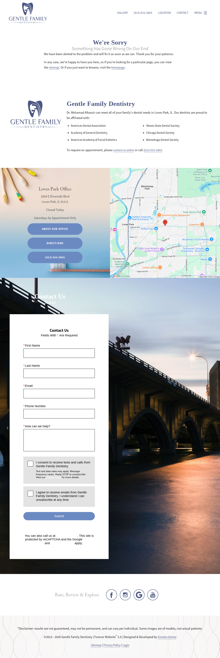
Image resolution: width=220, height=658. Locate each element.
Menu (198, 13)
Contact (182, 13)
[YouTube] (152, 594)
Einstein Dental (167, 637)
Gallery (122, 13)
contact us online (123, 150)
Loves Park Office (55, 189)
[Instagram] (125, 594)
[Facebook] (111, 594)
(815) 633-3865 (153, 150)
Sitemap (96, 645)
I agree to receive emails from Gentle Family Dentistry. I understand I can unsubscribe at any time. (61, 496)
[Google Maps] (139, 594)
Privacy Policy (53, 477)
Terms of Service (62, 543)
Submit (59, 516)
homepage (118, 67)
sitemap (54, 67)
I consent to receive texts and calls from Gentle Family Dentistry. (63, 470)
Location (164, 13)
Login (126, 645)
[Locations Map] (165, 222)
